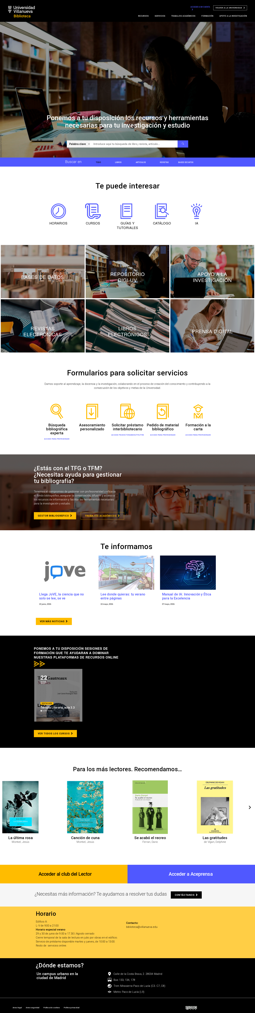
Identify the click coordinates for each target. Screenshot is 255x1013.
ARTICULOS (141, 162)
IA (196, 223)
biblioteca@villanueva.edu (141, 927)
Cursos (93, 223)
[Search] (183, 144)
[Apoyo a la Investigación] (212, 271)
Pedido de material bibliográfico (163, 427)
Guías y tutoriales (127, 225)
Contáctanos (185, 895)
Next (248, 808)
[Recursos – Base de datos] (43, 271)
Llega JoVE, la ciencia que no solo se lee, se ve (61, 596)
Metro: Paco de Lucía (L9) (129, 991)
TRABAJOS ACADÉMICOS (101, 515)
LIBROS (118, 162)
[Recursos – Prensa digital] (212, 325)
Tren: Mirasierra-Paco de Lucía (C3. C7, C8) (139, 985)
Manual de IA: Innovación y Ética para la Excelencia (186, 596)
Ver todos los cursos (54, 733)
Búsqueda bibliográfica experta (56, 429)
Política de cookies (51, 1008)
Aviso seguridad (32, 1008)
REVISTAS (164, 162)
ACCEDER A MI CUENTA (200, 7)
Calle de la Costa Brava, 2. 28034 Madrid (138, 973)
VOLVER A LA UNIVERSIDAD (229, 8)
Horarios (58, 223)
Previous (4, 808)
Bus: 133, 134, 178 (124, 979)
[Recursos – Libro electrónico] (127, 325)
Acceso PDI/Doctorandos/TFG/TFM (127, 435)
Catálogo (162, 223)
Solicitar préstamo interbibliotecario (127, 427)
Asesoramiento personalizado (92, 427)
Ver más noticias (52, 621)
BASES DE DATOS (186, 162)
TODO (98, 162)
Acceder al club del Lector (65, 874)
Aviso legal (17, 1008)
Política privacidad (71, 1008)
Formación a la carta (198, 427)
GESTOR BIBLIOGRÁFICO (53, 515)
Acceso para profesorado (57, 439)
